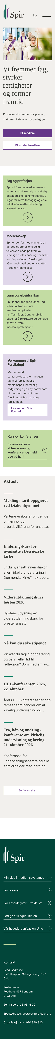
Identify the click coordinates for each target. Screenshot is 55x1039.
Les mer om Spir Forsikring (21, 410)
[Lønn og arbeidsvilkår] (28, 335)
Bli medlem (27, 133)
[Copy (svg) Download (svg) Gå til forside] (27, 856)
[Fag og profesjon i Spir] (28, 216)
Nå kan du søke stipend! (25, 643)
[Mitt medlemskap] (28, 276)
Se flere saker (28, 790)
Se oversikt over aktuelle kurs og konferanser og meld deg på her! (22, 450)
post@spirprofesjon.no (36, 1013)
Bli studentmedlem (27, 145)
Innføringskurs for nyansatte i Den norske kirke (24, 551)
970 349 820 (34, 1022)
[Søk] (34, 11)
